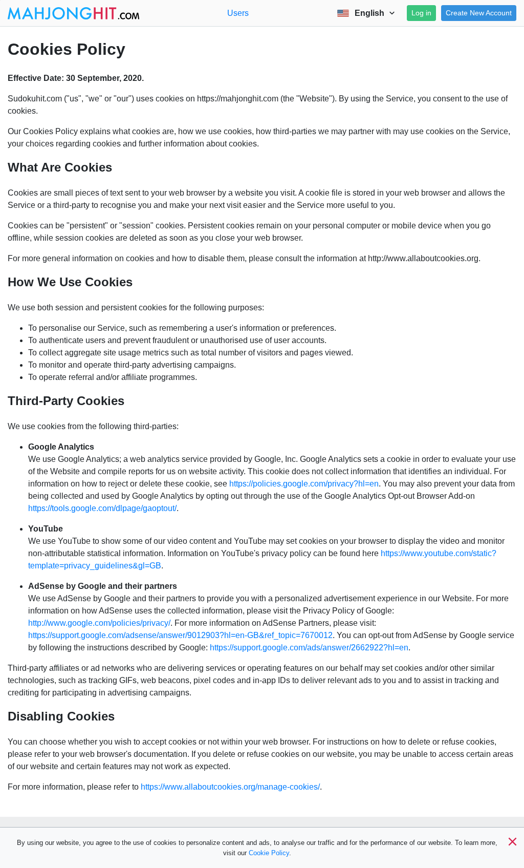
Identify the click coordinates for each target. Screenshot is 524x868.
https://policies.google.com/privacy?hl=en (304, 483)
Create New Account (479, 13)
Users (238, 13)
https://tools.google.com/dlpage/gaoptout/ (102, 508)
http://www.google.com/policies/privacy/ (99, 623)
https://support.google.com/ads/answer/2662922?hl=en (309, 647)
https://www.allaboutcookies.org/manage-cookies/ (230, 786)
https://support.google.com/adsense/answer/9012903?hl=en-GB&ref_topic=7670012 (180, 635)
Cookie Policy (269, 853)
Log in (421, 13)
